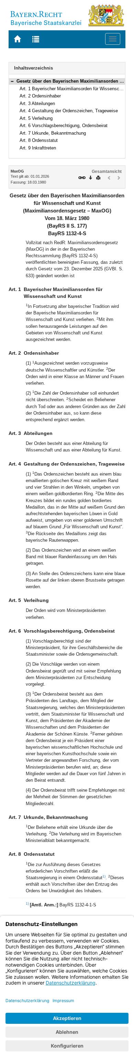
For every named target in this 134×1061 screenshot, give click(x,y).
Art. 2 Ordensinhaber (40, 95)
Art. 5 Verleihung (36, 118)
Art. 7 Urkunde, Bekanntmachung (53, 133)
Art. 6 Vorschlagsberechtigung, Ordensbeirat (64, 125)
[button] (12, 81)
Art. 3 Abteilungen (37, 103)
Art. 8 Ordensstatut (39, 140)
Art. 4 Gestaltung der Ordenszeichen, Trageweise (69, 110)
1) (103, 876)
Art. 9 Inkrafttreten (38, 147)
